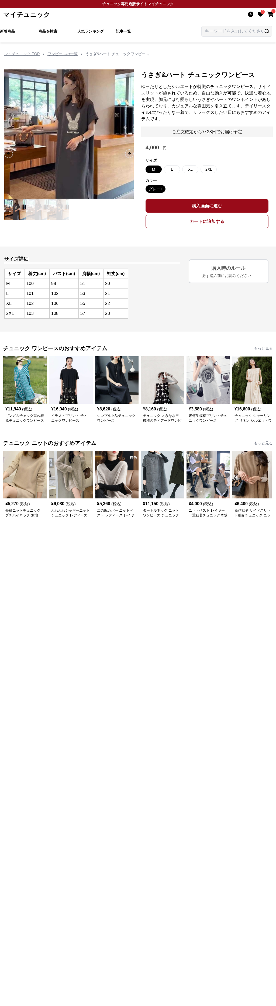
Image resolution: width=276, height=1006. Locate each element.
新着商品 (7, 31)
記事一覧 (123, 31)
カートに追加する (207, 221)
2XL (208, 169)
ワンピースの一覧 (62, 54)
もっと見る (263, 348)
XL (190, 169)
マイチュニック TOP (22, 54)
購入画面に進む (207, 205)
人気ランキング (90, 31)
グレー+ (155, 189)
